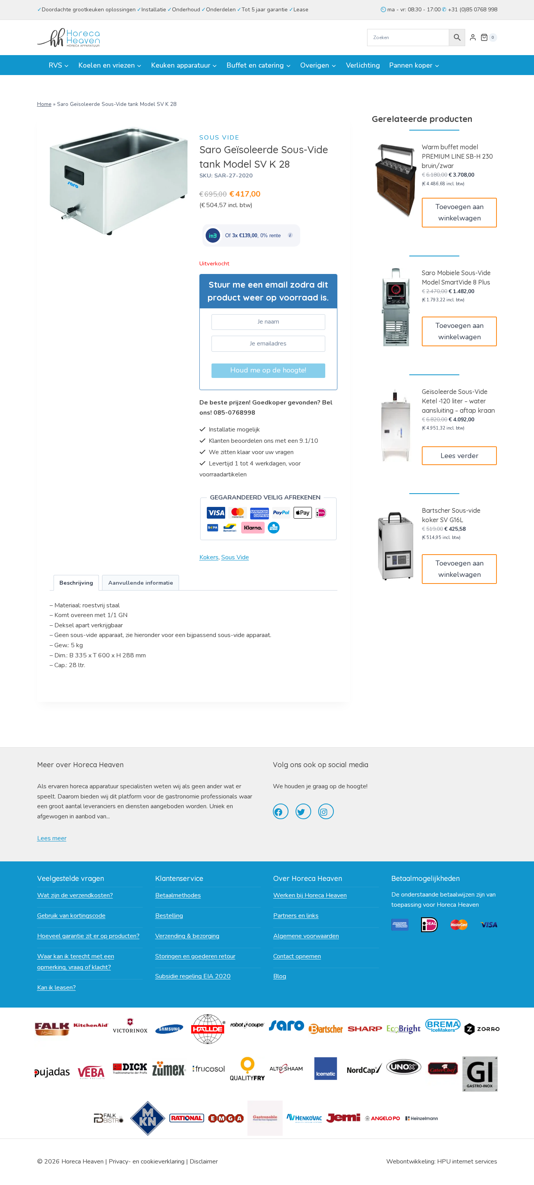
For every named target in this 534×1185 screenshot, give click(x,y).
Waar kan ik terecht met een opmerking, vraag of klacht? (75, 962)
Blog (279, 976)
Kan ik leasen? (56, 987)
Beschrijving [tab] (76, 583)
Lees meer (51, 838)
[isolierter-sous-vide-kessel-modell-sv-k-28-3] (119, 181)
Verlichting (363, 65)
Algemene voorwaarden (306, 936)
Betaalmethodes (178, 895)
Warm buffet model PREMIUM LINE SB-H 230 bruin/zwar (457, 156)
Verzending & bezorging (187, 936)
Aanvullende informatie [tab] (140, 583)
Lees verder (459, 455)
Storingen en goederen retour (195, 956)
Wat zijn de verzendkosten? (75, 895)
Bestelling (169, 915)
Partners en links (296, 915)
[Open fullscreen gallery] (180, 227)
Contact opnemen (297, 956)
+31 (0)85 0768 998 (471, 9)
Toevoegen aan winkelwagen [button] (459, 212)
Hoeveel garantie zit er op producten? (88, 936)
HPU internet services (467, 1161)
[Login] (473, 37)
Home (44, 104)
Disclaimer (204, 1161)
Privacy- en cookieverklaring (147, 1161)
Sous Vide (219, 137)
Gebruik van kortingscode (71, 915)
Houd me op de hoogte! (268, 370)
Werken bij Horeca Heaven (310, 895)
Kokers (209, 557)
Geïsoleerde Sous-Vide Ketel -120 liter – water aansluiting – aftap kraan (458, 401)
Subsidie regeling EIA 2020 (193, 976)
